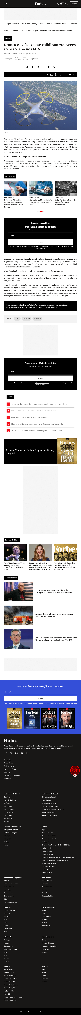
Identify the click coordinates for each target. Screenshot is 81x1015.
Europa (44, 982)
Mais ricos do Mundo (12, 794)
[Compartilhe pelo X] (27, 67)
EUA (43, 970)
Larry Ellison (8, 806)
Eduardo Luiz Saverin (49, 797)
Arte (5, 955)
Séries (44, 910)
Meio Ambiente (48, 937)
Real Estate (56, 24)
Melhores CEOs (47, 848)
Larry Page (7, 815)
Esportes (7, 907)
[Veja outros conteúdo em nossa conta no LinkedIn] (27, 753)
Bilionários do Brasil (70, 24)
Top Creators (46, 869)
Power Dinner (8, 970)
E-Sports (7, 913)
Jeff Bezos (7, 803)
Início (6, 31)
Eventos (45, 919)
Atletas (6, 932)
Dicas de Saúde (47, 896)
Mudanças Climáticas (49, 946)
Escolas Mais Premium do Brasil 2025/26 (56, 845)
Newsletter (7, 778)
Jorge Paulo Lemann (49, 803)
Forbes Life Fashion (10, 979)
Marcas (6, 958)
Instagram (7, 839)
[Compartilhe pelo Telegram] (48, 67)
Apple (6, 845)
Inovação (7, 836)
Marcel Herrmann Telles (50, 806)
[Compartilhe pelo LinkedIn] (38, 67)
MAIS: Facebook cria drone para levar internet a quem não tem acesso (33, 271)
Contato (7, 772)
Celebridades (46, 916)
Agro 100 (45, 830)
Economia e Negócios (13, 877)
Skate (6, 926)
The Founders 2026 (48, 866)
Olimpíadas (8, 929)
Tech (48, 24)
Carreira (15, 24)
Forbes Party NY (9, 982)
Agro (9, 24)
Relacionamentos (48, 887)
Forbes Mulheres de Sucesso (13, 997)
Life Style (8, 937)
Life (22, 24)
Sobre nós (7, 760)
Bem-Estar (46, 877)
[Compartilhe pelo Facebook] (32, 67)
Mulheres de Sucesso (49, 863)
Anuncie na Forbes (10, 769)
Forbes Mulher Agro (10, 1000)
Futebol (6, 919)
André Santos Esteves (49, 815)
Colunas (14, 31)
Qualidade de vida (10, 949)
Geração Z (45, 884)
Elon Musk (7, 797)
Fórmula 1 (7, 916)
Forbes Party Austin (11, 985)
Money (34, 24)
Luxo (5, 952)
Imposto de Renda (10, 902)
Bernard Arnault (9, 809)
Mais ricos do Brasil (50, 794)
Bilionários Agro (47, 833)
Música (44, 922)
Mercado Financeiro (11, 884)
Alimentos (45, 949)
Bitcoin (6, 881)
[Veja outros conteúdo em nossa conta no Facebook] (6, 753)
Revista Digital (9, 766)
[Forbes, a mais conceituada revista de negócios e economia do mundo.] (40, 4)
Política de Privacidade (41, 246)
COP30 (44, 952)
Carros (6, 961)
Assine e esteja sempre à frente (49, 748)
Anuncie (74, 4)
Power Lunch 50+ (10, 976)
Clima (44, 940)
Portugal (7, 940)
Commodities (9, 893)
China (44, 976)
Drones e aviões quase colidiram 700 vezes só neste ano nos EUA (48, 31)
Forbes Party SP (9, 988)
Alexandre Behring (48, 812)
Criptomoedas (9, 896)
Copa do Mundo (9, 910)
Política (45, 966)
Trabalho (45, 893)
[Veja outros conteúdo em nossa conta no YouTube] (22, 753)
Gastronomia (8, 946)
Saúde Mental (47, 881)
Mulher (41, 24)
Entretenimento (48, 907)
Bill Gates (7, 821)
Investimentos (9, 887)
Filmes (44, 913)
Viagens (6, 943)
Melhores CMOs (47, 854)
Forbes (23, 305)
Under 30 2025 (47, 872)
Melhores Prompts (10, 833)
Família (44, 890)
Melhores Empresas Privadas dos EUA (55, 860)
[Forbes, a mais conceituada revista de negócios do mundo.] (40, 740)
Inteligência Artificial (11, 830)
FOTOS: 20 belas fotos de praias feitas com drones (25, 156)
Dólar (6, 899)
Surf (5, 922)
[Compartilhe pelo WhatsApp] (43, 67)
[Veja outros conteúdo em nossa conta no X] (11, 753)
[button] (60, 74)
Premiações (46, 926)
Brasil (44, 973)
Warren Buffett (9, 812)
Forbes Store (8, 763)
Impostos (7, 890)
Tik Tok (6, 842)
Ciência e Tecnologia (12, 826)
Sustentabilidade (48, 943)
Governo (45, 979)
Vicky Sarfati (46, 800)
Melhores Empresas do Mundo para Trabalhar (58, 857)
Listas (27, 24)
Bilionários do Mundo (49, 839)
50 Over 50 (45, 842)
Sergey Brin (8, 818)
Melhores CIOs (47, 851)
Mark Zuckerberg (10, 800)
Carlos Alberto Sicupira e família (53, 809)
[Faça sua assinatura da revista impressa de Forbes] (14, 719)
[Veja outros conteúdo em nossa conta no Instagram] (16, 753)
